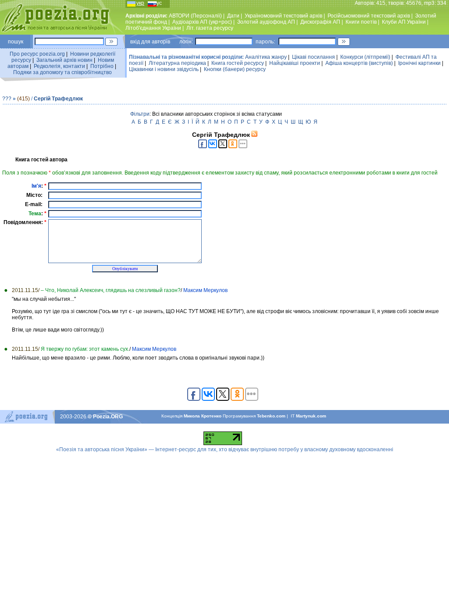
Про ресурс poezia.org (37, 54)
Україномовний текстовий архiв (283, 16)
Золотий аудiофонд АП (266, 22)
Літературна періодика (177, 63)
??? (6, 99)
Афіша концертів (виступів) (359, 63)
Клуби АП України (404, 22)
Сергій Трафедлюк (58, 99)
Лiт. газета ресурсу (209, 28)
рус (157, 3)
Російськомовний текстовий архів (369, 16)
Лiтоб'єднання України (153, 28)
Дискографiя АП (320, 22)
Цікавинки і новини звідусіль (164, 69)
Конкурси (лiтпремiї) (365, 57)
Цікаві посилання (313, 57)
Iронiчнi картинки (419, 63)
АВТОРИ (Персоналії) (195, 16)
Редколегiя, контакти (59, 66)
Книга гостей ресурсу (237, 63)
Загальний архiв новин (64, 60)
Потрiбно (102, 66)
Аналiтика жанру (266, 57)
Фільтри (140, 114)
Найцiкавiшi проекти (294, 63)
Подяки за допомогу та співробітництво (62, 72)
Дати (233, 16)
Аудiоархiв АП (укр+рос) (202, 22)
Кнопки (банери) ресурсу (235, 69)
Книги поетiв (361, 22)
